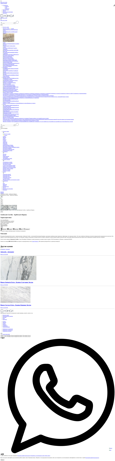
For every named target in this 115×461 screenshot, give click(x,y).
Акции (5, 135)
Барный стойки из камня (8, 168)
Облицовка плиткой (7, 177)
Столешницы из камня (7, 162)
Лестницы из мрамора (16, 95)
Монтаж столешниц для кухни (9, 121)
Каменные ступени (33, 95)
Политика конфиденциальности (24, 455)
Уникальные (5, 157)
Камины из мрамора (15, 103)
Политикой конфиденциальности (92, 457)
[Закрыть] (1, 197)
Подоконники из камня (7, 163)
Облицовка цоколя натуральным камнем (48, 119)
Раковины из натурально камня (9, 167)
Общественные (6, 156)
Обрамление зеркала (13, 118)
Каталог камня (6, 27)
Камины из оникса (23, 103)
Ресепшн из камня (6, 169)
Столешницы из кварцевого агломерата (42, 93)
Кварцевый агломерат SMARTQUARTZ (11, 147)
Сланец (4, 140)
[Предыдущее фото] (1, 204)
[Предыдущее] (1, 200)
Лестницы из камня (7, 164)
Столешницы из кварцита (18, 93)
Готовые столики (65, 96)
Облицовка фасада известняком (21, 119)
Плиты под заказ (4, 225)
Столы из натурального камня (9, 165)
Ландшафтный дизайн (7, 158)
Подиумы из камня (45, 118)
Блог (6, 7)
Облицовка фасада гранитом (9, 119)
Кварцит (4, 139)
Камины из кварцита (7, 103)
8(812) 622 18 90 (3, 2)
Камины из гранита (31, 103)
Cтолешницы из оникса (55, 93)
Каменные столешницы (8, 330)
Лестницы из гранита (7, 95)
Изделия (4, 317)
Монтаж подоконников (20, 121)
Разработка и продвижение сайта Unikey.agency (40, 455)
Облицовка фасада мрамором (34, 119)
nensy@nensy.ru (35, 241)
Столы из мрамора (6, 96)
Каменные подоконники (8, 328)
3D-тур (4, 10)
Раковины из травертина (34, 97)
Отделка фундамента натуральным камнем (65, 119)
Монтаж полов (28, 121)
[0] (114, 5)
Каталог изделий (6, 77)
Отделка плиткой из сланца (33, 120)
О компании (5, 5)
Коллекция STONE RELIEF (8, 149)
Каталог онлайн (6, 28)
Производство (6, 9)
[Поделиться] (1, 227)
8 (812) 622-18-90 (6, 334)
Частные (4, 154)
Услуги (4, 104)
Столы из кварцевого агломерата (17, 96)
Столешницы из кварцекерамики (79, 93)
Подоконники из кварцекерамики (42, 94)
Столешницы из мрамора (29, 93)
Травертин (5, 141)
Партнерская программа (8, 11)
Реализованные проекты (8, 316)
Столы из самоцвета (36, 96)
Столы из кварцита (28, 96)
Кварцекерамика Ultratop (8, 145)
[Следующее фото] (1, 212)
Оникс (4, 138)
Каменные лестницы (7, 331)
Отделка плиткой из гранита (9, 120)
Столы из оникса (50, 96)
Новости (7, 6)
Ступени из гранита (41, 95)
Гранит (4, 136)
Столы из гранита (43, 96)
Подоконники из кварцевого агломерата (11, 94)
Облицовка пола (6, 176)
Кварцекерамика (6, 326)
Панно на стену (6, 118)
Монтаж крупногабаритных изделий (65, 121)
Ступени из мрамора (49, 95)
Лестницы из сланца (25, 95)
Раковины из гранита (7, 97)
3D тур (4, 187)
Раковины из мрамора (24, 97)
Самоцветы (5, 144)
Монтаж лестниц (48, 121)
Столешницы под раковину (23, 118)
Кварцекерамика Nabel (7, 150)
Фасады (4, 155)
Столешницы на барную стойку (66, 93)
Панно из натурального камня (9, 166)
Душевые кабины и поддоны (35, 118)
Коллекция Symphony (7, 148)
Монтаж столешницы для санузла (38, 121)
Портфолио (5, 67)
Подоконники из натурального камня (27, 94)
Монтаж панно (55, 121)
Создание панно (6, 178)
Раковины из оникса (16, 97)
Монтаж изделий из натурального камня (11, 179)
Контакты (5, 13)
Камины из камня (6, 170)
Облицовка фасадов (7, 175)
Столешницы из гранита (8, 93)
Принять (2, 459)
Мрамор (4, 137)
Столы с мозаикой (58, 96)
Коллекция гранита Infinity (8, 146)
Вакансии (7, 8)
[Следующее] (1, 202)
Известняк (5, 142)
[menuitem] (3, 229)
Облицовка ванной (7, 174)
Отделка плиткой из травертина (21, 120)
